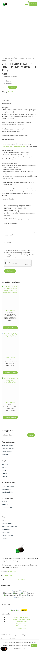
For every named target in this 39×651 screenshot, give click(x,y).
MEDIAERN (12, 639)
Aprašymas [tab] (5, 100)
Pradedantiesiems (7, 445)
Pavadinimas (8, 235)
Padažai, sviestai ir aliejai (9, 526)
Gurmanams (5, 454)
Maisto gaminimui (7, 523)
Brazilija (4, 467)
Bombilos (5, 502)
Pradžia (4, 58)
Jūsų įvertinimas (10, 219)
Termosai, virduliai (7, 508)
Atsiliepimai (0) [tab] (6, 103)
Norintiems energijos (8, 448)
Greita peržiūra (10, 310)
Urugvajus (5, 476)
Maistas (4, 520)
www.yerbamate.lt (19, 146)
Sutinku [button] (34, 645)
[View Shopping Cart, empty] (26, 4)
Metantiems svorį (7, 451)
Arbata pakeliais (6, 489)
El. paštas (7, 243)
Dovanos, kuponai (7, 535)
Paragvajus (5, 473)
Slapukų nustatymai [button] (19, 648)
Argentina (5, 464)
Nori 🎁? (4, 649)
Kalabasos (5, 505)
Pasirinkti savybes (10, 372)
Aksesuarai (5, 511)
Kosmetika (5, 538)
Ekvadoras (5, 470)
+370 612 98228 (8, 576)
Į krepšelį (12, 87)
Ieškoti (31, 435)
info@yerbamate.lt (7, 146)
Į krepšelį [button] (10, 328)
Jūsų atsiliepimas (11, 223)
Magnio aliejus (6, 532)
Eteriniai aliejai (6, 529)
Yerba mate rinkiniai (8, 486)
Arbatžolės (10, 58)
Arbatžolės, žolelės (7, 492)
